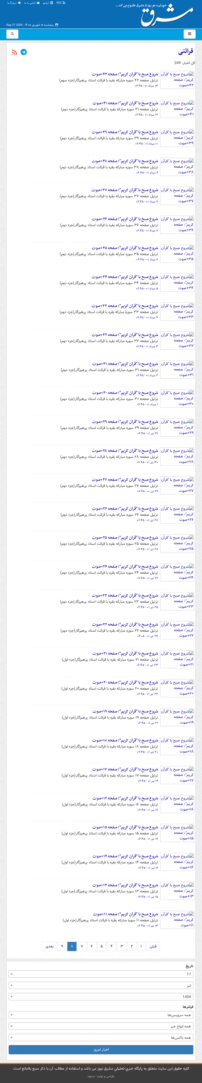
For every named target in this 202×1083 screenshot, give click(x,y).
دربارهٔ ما (12, 3)
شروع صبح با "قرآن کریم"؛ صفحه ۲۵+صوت (125, 537)
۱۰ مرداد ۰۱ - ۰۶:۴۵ (146, 143)
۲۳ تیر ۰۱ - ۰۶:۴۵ (147, 665)
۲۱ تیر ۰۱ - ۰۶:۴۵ (148, 723)
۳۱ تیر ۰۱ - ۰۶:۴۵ (147, 433)
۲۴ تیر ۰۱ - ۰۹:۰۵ (147, 636)
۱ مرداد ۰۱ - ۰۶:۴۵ (147, 404)
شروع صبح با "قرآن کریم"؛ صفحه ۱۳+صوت (125, 885)
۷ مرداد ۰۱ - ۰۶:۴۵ (147, 230)
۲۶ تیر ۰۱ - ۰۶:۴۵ (147, 578)
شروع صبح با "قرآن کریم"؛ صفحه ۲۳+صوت (125, 595)
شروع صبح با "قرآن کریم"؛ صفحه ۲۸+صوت (125, 450)
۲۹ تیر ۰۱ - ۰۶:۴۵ (147, 491)
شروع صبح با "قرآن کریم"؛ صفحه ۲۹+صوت (125, 421)
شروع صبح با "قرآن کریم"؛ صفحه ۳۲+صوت (125, 335)
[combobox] (101, 974)
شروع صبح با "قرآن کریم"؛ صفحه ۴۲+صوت (125, 74)
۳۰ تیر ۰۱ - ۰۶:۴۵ (147, 462)
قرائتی (185, 51)
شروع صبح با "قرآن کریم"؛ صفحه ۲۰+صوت (125, 682)
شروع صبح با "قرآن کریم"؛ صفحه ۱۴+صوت (125, 856)
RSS (59, 3)
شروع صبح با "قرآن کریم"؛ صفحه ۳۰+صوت (125, 392)
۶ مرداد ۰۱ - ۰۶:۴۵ (147, 259)
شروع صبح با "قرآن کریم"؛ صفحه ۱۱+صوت (125, 914)
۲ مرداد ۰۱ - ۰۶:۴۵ (147, 375)
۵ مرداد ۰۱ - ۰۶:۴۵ (147, 288)
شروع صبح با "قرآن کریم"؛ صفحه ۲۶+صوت (125, 508)
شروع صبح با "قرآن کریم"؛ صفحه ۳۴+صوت (125, 277)
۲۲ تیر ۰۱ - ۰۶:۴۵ (147, 694)
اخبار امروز (101, 1049)
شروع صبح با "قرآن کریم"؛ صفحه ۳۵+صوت (125, 248)
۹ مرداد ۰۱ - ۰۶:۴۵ (147, 172)
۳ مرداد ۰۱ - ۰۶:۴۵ (147, 346)
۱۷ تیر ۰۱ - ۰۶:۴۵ (148, 839)
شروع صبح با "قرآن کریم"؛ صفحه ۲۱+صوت (125, 653)
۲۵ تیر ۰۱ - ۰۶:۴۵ (147, 607)
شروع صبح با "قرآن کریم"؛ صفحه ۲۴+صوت (125, 566)
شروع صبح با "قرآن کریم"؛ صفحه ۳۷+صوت (125, 190)
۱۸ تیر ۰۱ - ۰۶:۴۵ (148, 810)
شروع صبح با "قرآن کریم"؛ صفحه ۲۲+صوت (125, 624)
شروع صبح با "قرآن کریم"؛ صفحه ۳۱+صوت (125, 363)
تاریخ (189, 966)
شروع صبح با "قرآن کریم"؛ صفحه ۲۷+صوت (125, 479)
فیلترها (188, 1007)
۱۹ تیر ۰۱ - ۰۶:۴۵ (148, 781)
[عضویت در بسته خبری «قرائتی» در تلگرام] (23, 52)
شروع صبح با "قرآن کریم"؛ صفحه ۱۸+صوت (125, 740)
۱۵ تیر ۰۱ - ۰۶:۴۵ (148, 896)
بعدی (49, 946)
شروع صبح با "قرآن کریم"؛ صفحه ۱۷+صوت (125, 769)
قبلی (153, 946)
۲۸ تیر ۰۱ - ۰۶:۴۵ (147, 520)
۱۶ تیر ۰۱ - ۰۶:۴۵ (148, 868)
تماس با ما (30, 3)
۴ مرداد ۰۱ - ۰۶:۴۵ (147, 317)
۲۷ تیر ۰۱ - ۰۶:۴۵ (147, 549)
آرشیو (46, 3)
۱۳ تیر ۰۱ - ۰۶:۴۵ (147, 925)
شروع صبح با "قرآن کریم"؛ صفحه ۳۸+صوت (125, 161)
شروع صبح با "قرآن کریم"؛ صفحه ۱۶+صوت (125, 798)
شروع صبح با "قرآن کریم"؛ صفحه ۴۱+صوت (125, 103)
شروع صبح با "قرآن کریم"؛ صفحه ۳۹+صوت (125, 132)
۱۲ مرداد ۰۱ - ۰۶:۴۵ (146, 114)
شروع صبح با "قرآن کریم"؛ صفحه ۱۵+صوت (125, 827)
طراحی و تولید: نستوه (101, 1076)
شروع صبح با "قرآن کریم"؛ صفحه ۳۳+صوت (125, 306)
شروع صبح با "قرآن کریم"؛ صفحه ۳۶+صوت (125, 219)
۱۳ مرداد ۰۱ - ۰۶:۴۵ (146, 85)
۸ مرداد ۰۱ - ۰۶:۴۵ (147, 201)
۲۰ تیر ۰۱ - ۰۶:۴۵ (147, 752)
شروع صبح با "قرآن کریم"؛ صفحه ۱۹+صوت (125, 711)
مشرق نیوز (156, 13)
